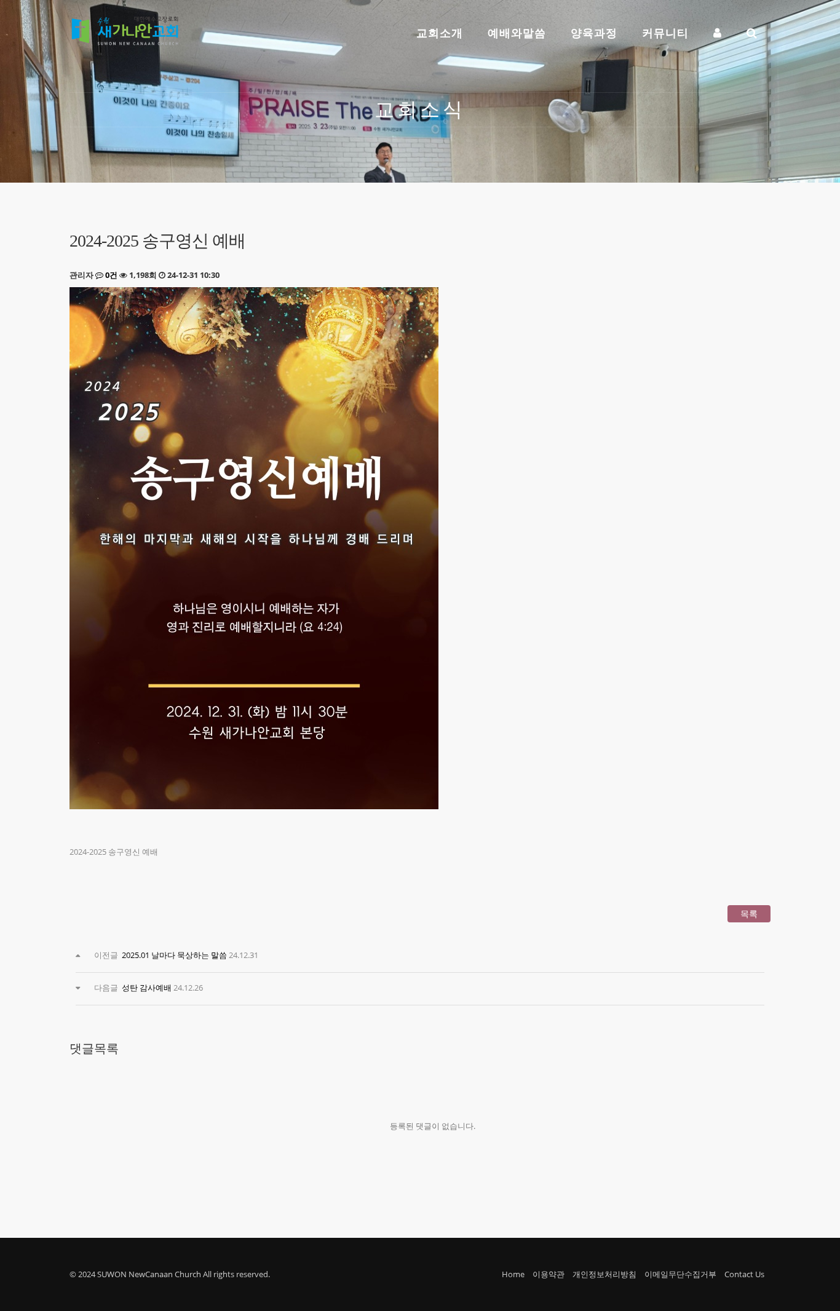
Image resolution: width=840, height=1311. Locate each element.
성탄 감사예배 (147, 987)
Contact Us (744, 1274)
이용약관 (549, 1274)
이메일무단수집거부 (680, 1274)
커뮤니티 (665, 32)
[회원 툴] (717, 28)
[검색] (752, 28)
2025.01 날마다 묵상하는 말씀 (174, 954)
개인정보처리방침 (604, 1274)
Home (513, 1274)
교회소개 (439, 32)
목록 (749, 913)
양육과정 (594, 32)
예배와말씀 (517, 32)
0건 (110, 274)
